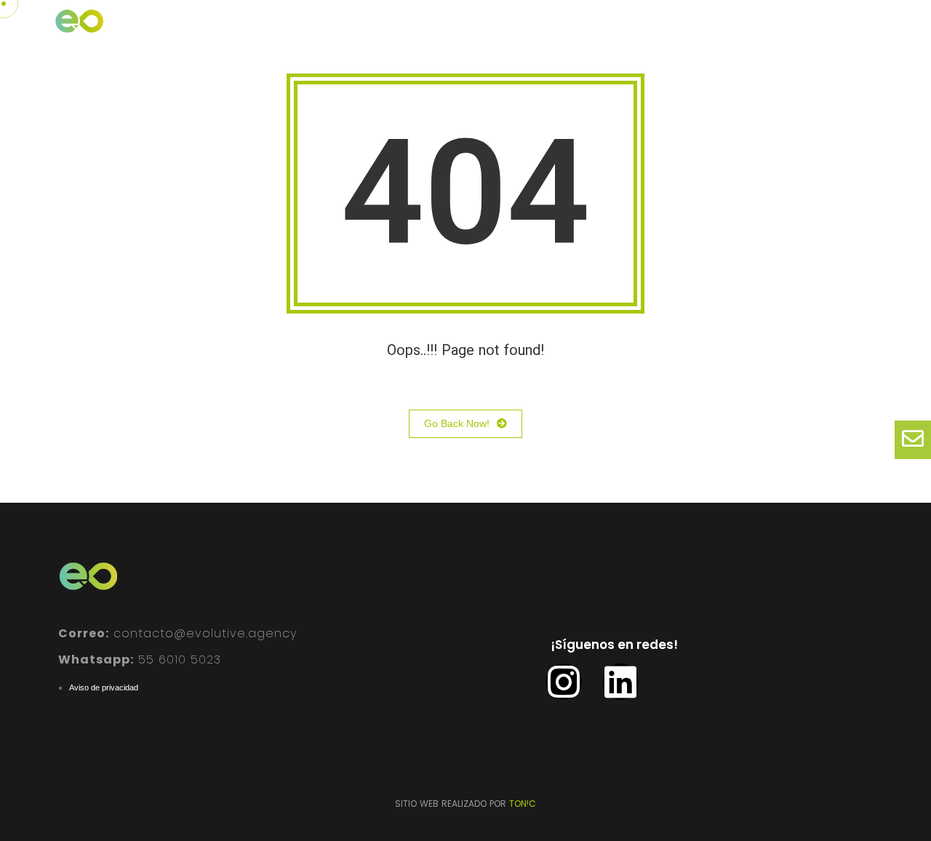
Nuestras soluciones (503, 32)
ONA (651, 32)
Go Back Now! (457, 423)
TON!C (522, 803)
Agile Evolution (732, 32)
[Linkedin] (620, 681)
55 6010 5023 (139, 659)
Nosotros (394, 32)
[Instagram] (564, 681)
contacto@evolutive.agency (177, 633)
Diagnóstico (833, 32)
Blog (599, 32)
